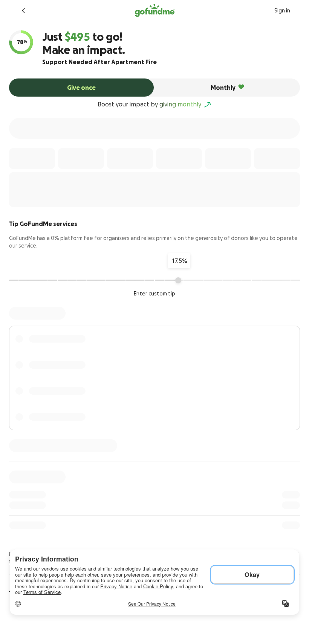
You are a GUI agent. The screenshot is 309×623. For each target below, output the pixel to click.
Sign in (282, 11)
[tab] (81, 87)
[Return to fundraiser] (23, 10)
